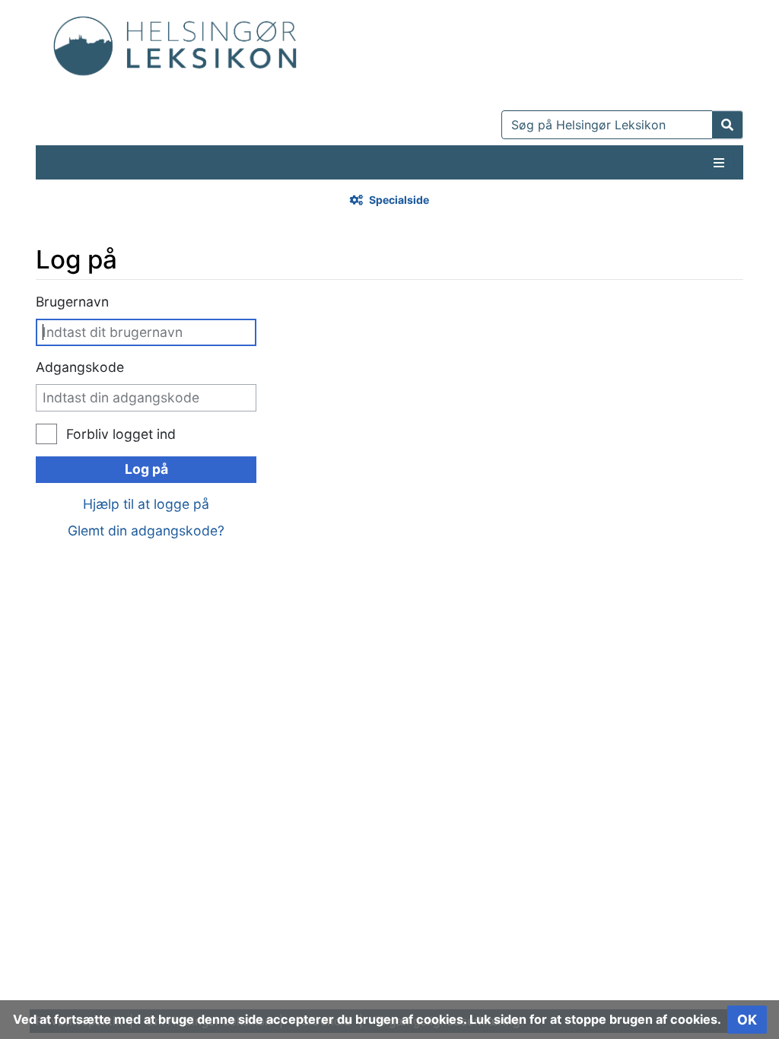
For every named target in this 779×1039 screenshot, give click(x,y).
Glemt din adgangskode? (146, 531)
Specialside (399, 199)
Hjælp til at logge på (146, 504)
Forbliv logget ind (121, 434)
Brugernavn (72, 302)
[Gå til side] (727, 124)
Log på (146, 469)
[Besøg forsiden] (175, 42)
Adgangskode (80, 367)
